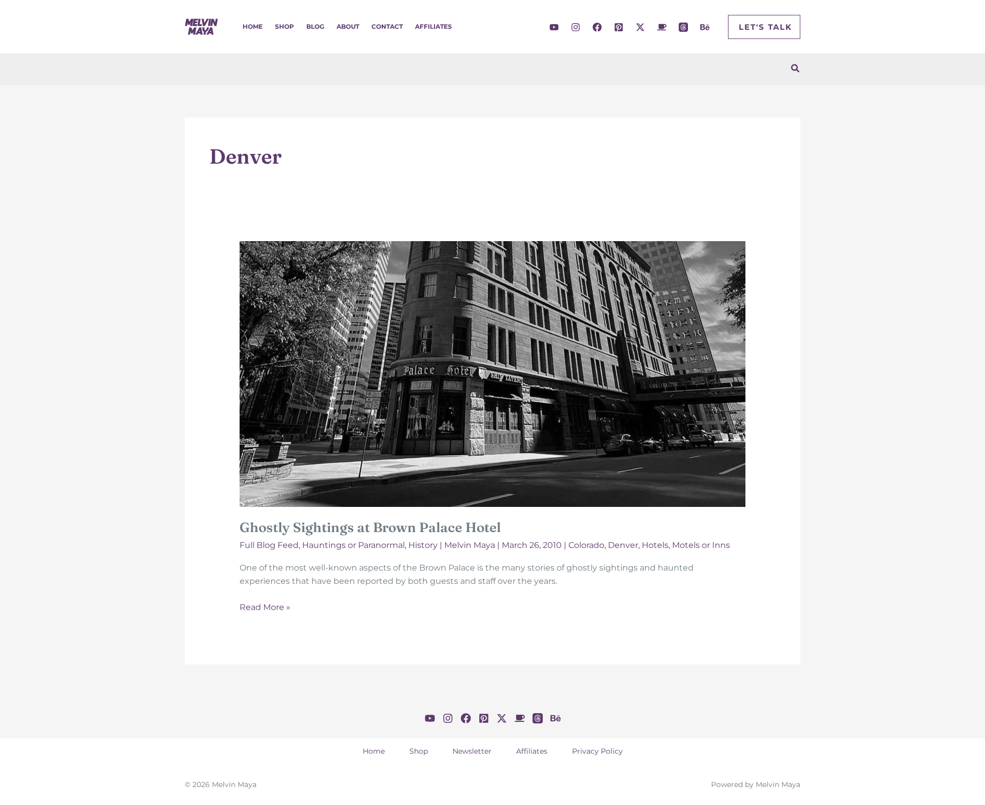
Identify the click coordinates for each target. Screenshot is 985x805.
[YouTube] (554, 27)
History (423, 545)
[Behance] (705, 27)
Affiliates (433, 26)
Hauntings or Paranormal (353, 545)
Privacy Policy (597, 751)
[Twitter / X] (640, 27)
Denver (623, 545)
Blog (315, 26)
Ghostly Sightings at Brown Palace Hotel (370, 527)
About (348, 26)
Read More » (265, 608)
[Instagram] (575, 27)
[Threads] (683, 27)
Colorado (586, 545)
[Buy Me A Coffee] (661, 27)
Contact (387, 26)
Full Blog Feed (269, 545)
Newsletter (471, 751)
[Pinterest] (618, 27)
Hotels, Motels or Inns (686, 545)
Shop (284, 26)
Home (253, 26)
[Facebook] (597, 27)
